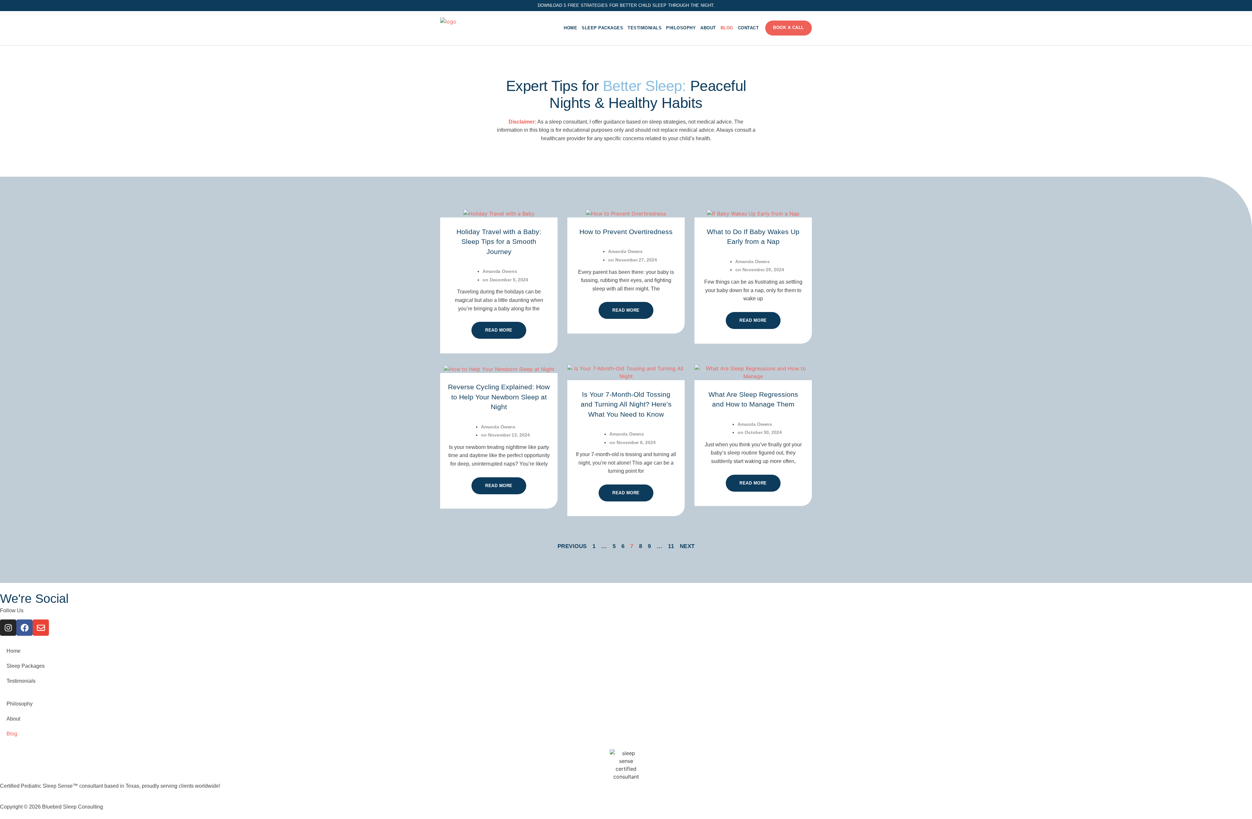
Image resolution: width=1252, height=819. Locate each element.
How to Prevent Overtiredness (626, 231)
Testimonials (645, 27)
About (708, 27)
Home (570, 27)
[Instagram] (8, 627)
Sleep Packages (602, 27)
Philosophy (681, 27)
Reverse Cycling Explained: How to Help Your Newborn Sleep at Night (499, 396)
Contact (748, 27)
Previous (572, 546)
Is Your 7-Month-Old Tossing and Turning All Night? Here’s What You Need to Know (626, 404)
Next (687, 546)
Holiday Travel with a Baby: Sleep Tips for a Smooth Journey (498, 241)
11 (671, 546)
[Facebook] (24, 627)
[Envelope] (41, 627)
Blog (727, 27)
